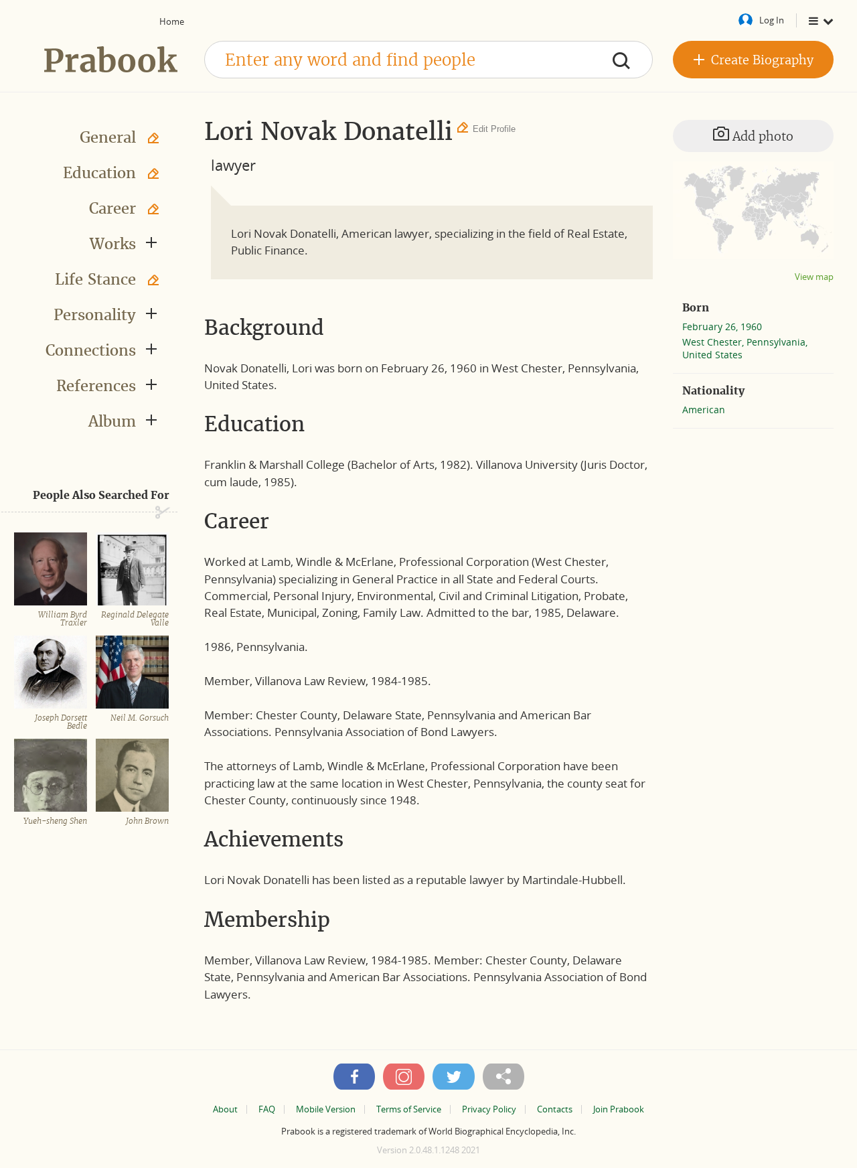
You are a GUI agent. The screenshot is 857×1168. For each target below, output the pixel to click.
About (225, 1109)
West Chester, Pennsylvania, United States (744, 348)
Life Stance (95, 279)
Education (99, 172)
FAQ (266, 1109)
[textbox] (428, 59)
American (703, 409)
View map (814, 277)
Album (112, 421)
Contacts (554, 1109)
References (96, 385)
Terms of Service (408, 1109)
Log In (771, 20)
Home (171, 21)
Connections (91, 350)
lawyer (233, 165)
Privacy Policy (489, 1109)
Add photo (761, 136)
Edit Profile (494, 129)
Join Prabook (618, 1109)
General (108, 137)
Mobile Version (326, 1109)
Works (113, 243)
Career (112, 208)
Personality (95, 314)
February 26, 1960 (722, 326)
